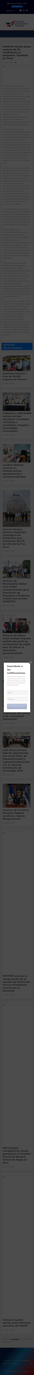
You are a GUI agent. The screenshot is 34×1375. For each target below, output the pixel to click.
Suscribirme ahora (17, 706)
